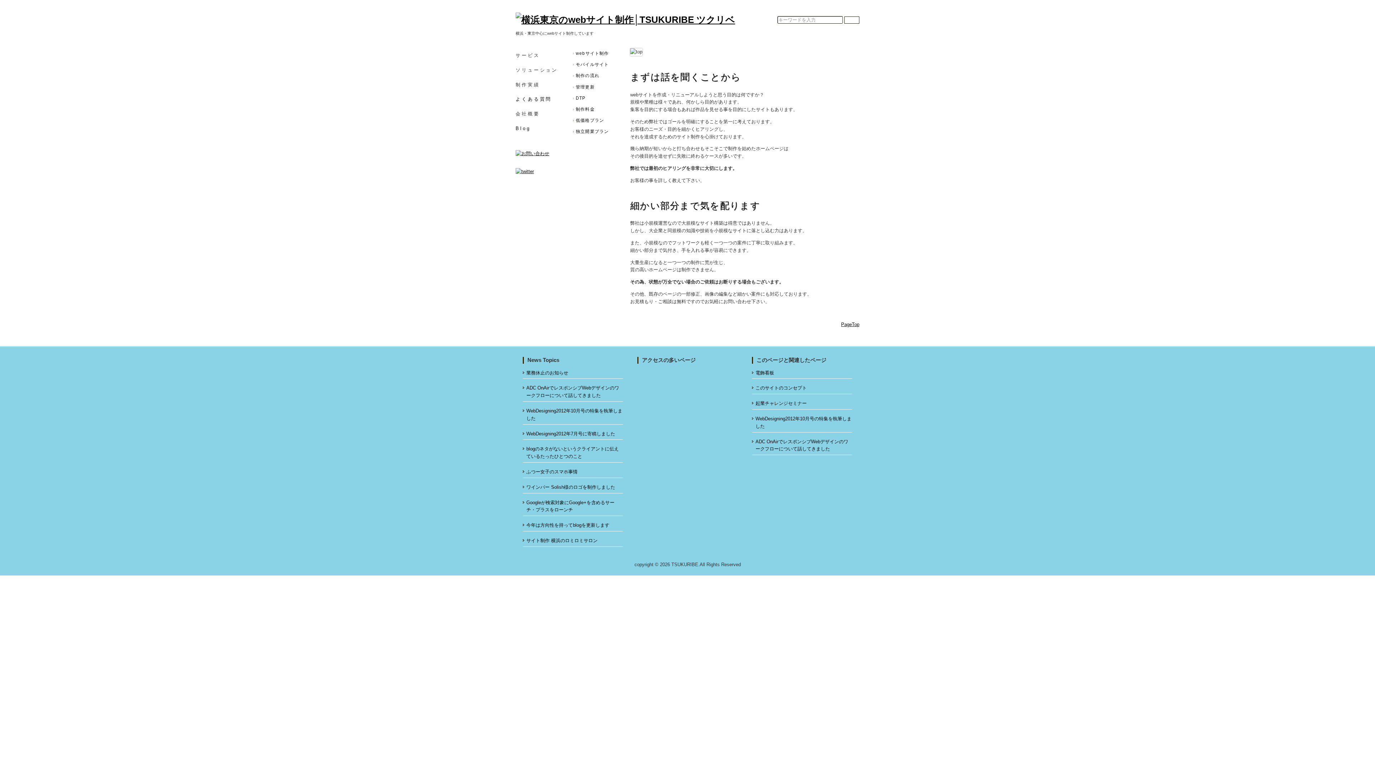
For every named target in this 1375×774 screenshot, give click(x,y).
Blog (523, 128)
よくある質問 (534, 99)
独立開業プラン (592, 131)
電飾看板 (765, 373)
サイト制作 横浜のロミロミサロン (562, 540)
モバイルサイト (592, 64)
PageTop (850, 324)
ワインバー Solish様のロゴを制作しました (570, 487)
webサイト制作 (592, 53)
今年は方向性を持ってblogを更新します (567, 525)
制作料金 (585, 109)
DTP (581, 98)
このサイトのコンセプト (781, 388)
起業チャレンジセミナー (781, 403)
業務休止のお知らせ (547, 373)
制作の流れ (587, 75)
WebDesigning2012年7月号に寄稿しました (570, 433)
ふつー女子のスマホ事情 (552, 471)
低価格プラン (590, 120)
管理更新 (585, 87)
